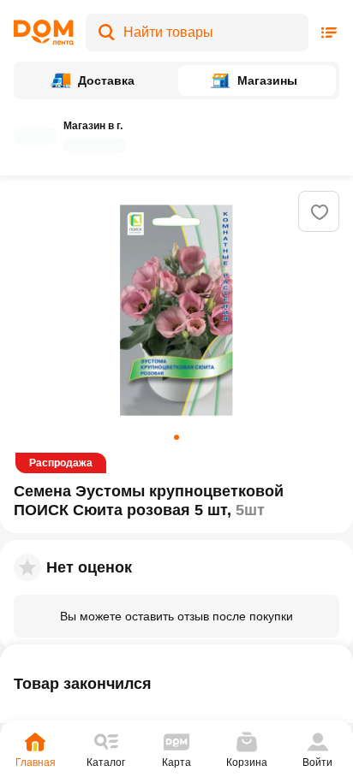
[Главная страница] (44, 32)
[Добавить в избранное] (319, 212)
